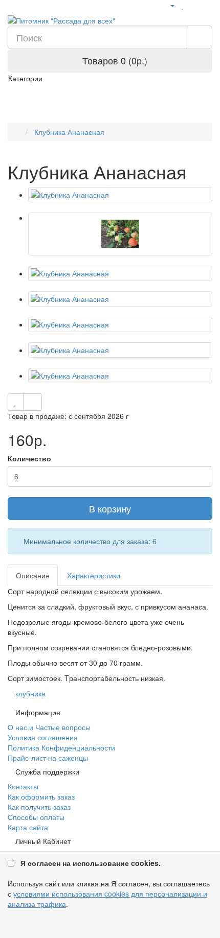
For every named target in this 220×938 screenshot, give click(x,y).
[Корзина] (194, 5)
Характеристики (93, 575)
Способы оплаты (36, 817)
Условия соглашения (43, 737)
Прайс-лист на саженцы (48, 758)
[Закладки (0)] (183, 5)
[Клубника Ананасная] (120, 194)
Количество (29, 458)
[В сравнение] (32, 402)
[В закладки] (16, 402)
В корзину (110, 508)
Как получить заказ (39, 807)
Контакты (23, 786)
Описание (33, 575)
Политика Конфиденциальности (61, 747)
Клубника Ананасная (68, 132)
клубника (30, 693)
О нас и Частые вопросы (49, 727)
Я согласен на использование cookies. (90, 863)
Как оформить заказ (41, 796)
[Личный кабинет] (168, 5)
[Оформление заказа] (207, 5)
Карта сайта (28, 827)
